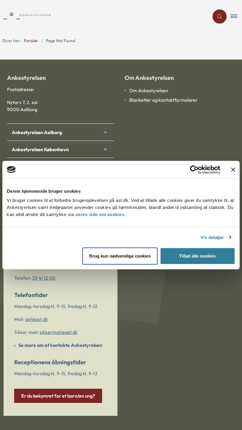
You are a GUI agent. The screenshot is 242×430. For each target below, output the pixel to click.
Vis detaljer (212, 237)
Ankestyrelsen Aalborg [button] (37, 132)
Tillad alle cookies (197, 255)
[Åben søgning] (219, 16)
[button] (236, 16)
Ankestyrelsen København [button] (40, 149)
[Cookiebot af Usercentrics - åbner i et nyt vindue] (194, 169)
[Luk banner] (233, 169)
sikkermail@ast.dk (59, 332)
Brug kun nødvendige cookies (120, 255)
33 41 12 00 (43, 278)
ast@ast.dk (36, 319)
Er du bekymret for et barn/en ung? (58, 396)
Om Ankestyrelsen (148, 90)
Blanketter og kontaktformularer (163, 100)
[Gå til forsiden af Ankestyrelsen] (102, 16)
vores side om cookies (100, 214)
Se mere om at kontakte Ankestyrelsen (60, 345)
